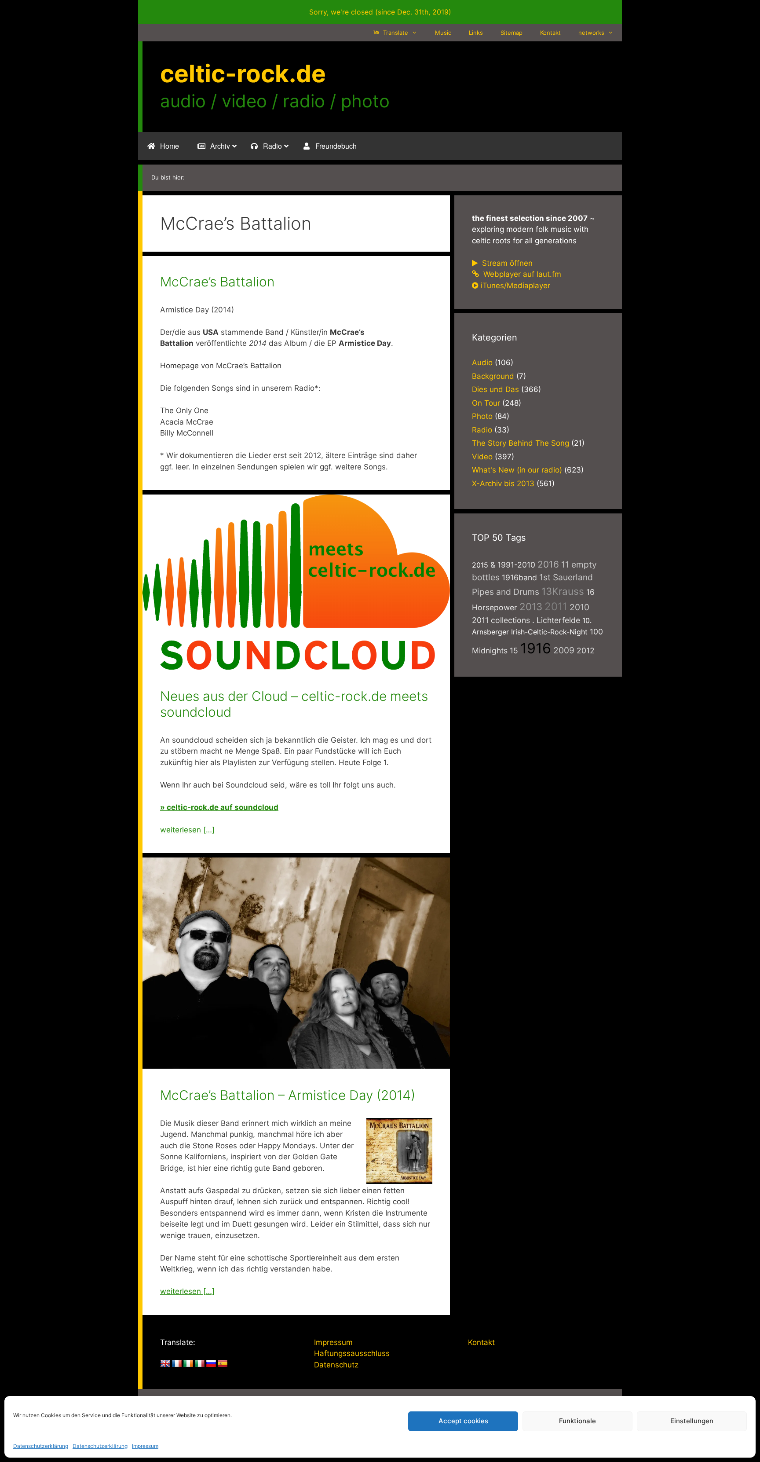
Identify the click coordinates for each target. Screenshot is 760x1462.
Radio (482, 429)
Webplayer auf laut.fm (521, 274)
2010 (579, 607)
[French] (177, 1363)
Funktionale (577, 1421)
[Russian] (211, 1363)
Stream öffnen (506, 263)
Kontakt (550, 32)
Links (476, 32)
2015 (480, 565)
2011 (555, 606)
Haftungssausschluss (352, 1353)
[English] (165, 1363)
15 (514, 650)
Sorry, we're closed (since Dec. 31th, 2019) (380, 11)
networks (591, 32)
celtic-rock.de (243, 73)
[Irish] (188, 1363)
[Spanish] (222, 1363)
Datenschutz (336, 1364)
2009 (563, 650)
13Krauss (562, 591)
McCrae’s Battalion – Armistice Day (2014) (287, 1095)
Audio (482, 362)
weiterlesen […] (187, 829)
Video (482, 456)
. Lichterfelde (556, 620)
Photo (482, 416)
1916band (519, 577)
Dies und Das (495, 389)
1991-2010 (516, 564)
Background (493, 376)
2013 (530, 606)
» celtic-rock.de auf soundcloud (219, 807)
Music (443, 32)
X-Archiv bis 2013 (503, 483)
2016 (548, 564)
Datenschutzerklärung (40, 1446)
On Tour (486, 403)
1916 (535, 648)
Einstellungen (691, 1421)
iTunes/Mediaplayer (515, 285)
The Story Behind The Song (520, 443)
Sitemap (511, 32)
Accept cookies (463, 1421)
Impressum (145, 1446)
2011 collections (501, 620)
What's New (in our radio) (517, 469)
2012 (586, 650)
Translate (394, 32)
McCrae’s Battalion (217, 281)
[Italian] (199, 1363)
